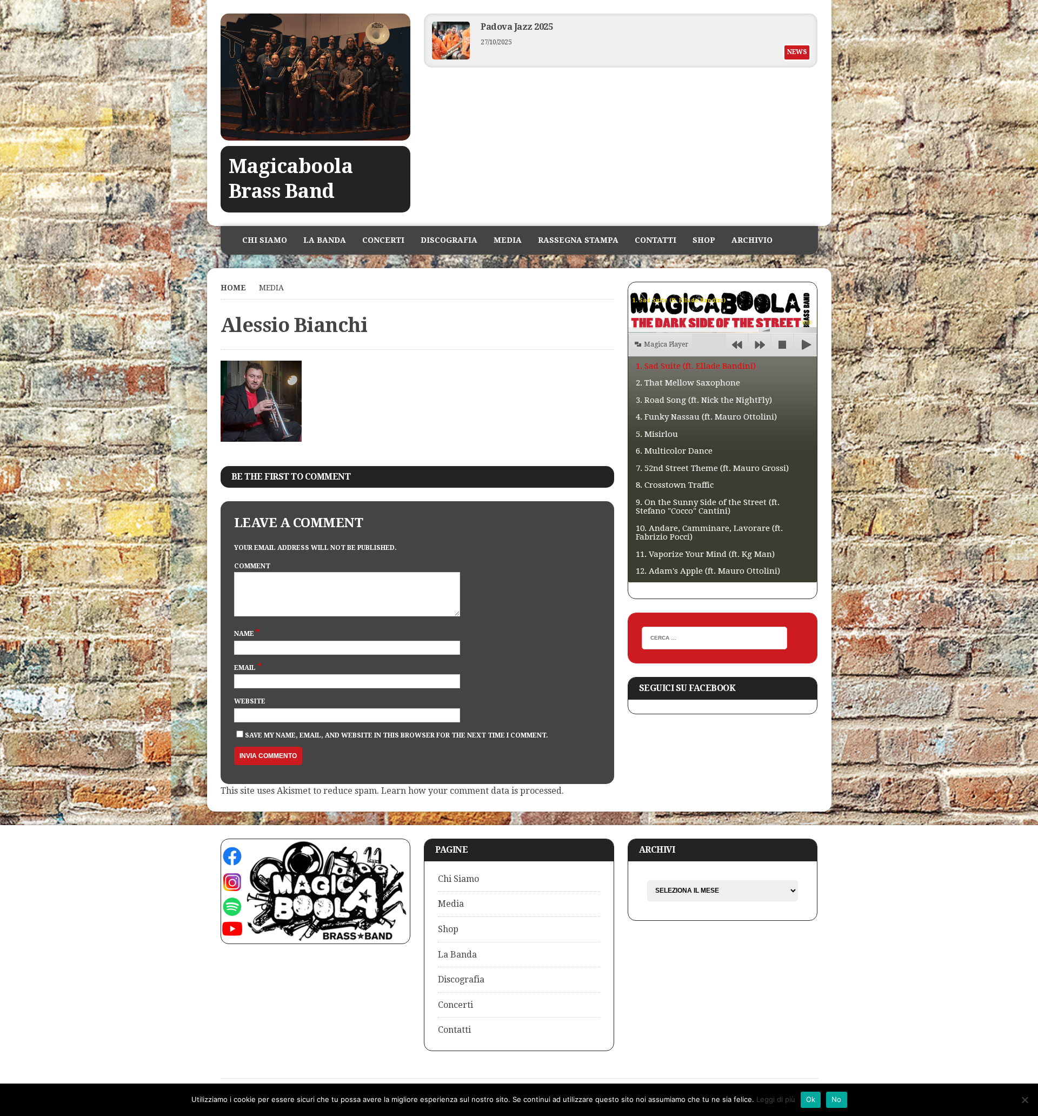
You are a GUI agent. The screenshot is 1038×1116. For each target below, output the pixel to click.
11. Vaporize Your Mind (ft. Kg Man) (705, 554)
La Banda (324, 240)
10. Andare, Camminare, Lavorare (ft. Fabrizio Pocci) (709, 532)
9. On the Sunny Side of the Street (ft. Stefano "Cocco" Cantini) (708, 506)
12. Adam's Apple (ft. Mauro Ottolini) (708, 571)
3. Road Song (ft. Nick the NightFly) (704, 400)
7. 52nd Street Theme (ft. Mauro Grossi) (712, 468)
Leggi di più (775, 1099)
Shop (704, 240)
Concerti (383, 240)
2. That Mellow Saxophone (688, 383)
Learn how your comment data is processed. (472, 791)
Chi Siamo (264, 240)
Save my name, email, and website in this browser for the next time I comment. (396, 735)
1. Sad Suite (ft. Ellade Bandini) (696, 366)
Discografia (449, 240)
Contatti (655, 240)
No (836, 1099)
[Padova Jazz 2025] (451, 56)
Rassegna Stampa (578, 240)
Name (245, 633)
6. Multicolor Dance (674, 451)
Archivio (752, 240)
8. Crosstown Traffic (675, 485)
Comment (252, 566)
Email (245, 668)
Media (508, 240)
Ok (811, 1099)
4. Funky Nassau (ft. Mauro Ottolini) (706, 417)
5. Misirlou (657, 434)
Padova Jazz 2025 (517, 27)
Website (249, 701)
